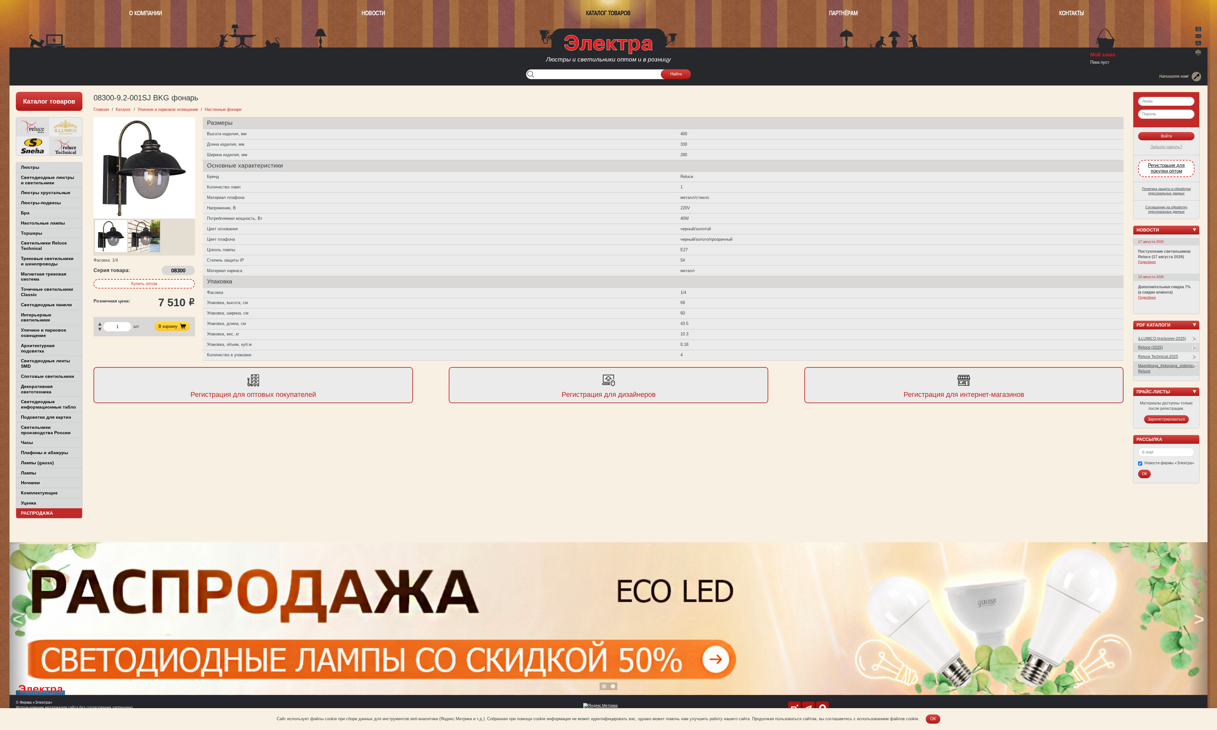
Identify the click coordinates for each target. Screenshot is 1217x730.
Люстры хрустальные (45, 192)
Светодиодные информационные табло (48, 404)
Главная (1198, 28)
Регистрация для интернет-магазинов (964, 394)
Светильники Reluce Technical (44, 245)
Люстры (30, 167)
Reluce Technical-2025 (1158, 356)
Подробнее (1147, 262)
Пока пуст (1099, 62)
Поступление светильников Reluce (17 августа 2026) (1164, 254)
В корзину (167, 326)
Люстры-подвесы (41, 202)
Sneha (32, 146)
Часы (27, 442)
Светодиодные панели (46, 304)
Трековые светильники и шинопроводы (47, 261)
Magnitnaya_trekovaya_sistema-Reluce (1166, 368)
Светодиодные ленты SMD (45, 363)
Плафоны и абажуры (44, 452)
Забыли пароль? (1166, 146)
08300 (178, 270)
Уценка (28, 502)
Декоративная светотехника (37, 389)
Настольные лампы (43, 222)
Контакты (1071, 13)
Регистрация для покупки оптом (1166, 168)
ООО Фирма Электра (608, 51)
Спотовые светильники (47, 376)
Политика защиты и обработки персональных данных (1166, 191)
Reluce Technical (65, 146)
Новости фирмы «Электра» (1169, 463)
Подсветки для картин (46, 417)
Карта (1198, 42)
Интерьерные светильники (36, 317)
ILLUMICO (65, 126)
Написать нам (1198, 35)
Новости (373, 13)
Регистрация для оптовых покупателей (253, 394)
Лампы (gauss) (37, 462)
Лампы (28, 472)
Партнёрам (843, 13)
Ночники (30, 482)
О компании (145, 13)
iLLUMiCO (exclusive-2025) (1162, 338)
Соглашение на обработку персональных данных (1166, 209)
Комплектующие (39, 492)
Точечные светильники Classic (47, 292)
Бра (25, 212)
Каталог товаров (608, 13)
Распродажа (37, 513)
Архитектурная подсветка (38, 348)
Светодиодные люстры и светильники (47, 180)
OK (933, 718)
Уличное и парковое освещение (43, 332)
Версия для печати (1198, 52)
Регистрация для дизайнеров (609, 394)
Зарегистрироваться (1166, 419)
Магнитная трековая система (43, 276)
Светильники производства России (46, 430)
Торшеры (31, 233)
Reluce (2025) (1150, 347)
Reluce (32, 126)
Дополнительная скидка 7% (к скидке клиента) (1164, 290)
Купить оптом (144, 283)
